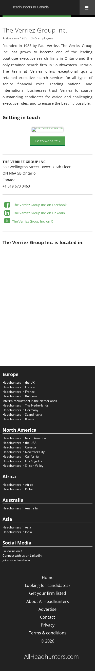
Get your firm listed (47, 593)
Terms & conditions (47, 633)
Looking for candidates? (47, 585)
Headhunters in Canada (19, 447)
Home (47, 577)
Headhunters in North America (24, 438)
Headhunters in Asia (17, 527)
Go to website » (48, 140)
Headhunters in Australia (20, 508)
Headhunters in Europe (19, 387)
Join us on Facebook (16, 560)
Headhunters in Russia (18, 419)
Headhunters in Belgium (20, 396)
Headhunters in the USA (19, 443)
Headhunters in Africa (18, 484)
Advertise (47, 609)
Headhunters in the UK (18, 382)
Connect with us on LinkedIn (22, 555)
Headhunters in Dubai (18, 489)
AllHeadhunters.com (51, 656)
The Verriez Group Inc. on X (32, 221)
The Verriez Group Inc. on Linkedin (39, 213)
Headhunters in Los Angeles (22, 461)
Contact (47, 617)
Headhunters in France (19, 391)
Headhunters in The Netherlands (26, 405)
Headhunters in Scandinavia (22, 414)
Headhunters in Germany (20, 410)
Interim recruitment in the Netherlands (30, 401)
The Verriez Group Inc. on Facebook (40, 204)
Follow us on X (12, 551)
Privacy (47, 625)
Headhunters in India (17, 532)
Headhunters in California (21, 456)
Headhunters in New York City (24, 452)
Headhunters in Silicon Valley (23, 465)
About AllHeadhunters (47, 601)
